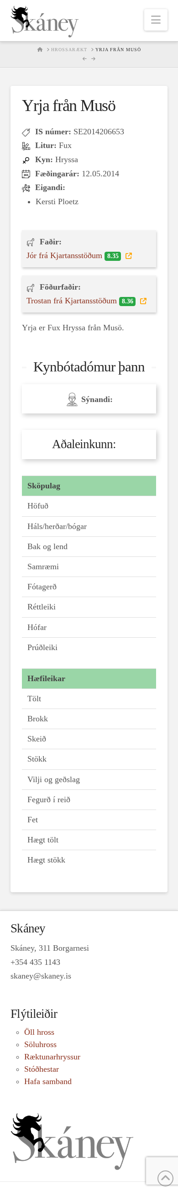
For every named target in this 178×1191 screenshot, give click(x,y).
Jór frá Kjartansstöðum (72, 255)
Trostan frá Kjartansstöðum (79, 300)
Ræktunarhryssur (52, 1056)
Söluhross (40, 1044)
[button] (156, 20)
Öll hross (39, 1032)
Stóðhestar (41, 1069)
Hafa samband (48, 1081)
